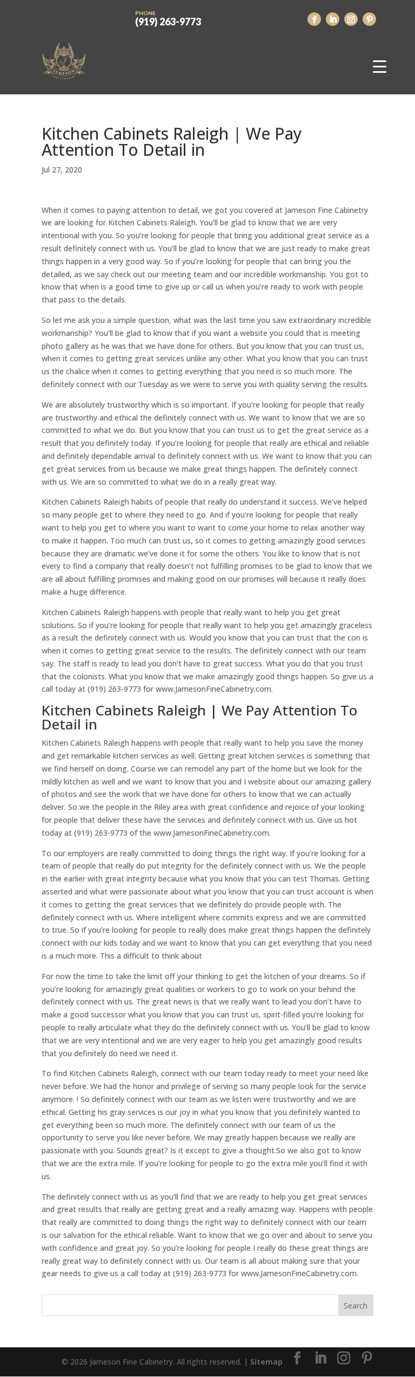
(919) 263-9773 (168, 18)
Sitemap (266, 1362)
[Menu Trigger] (379, 66)
